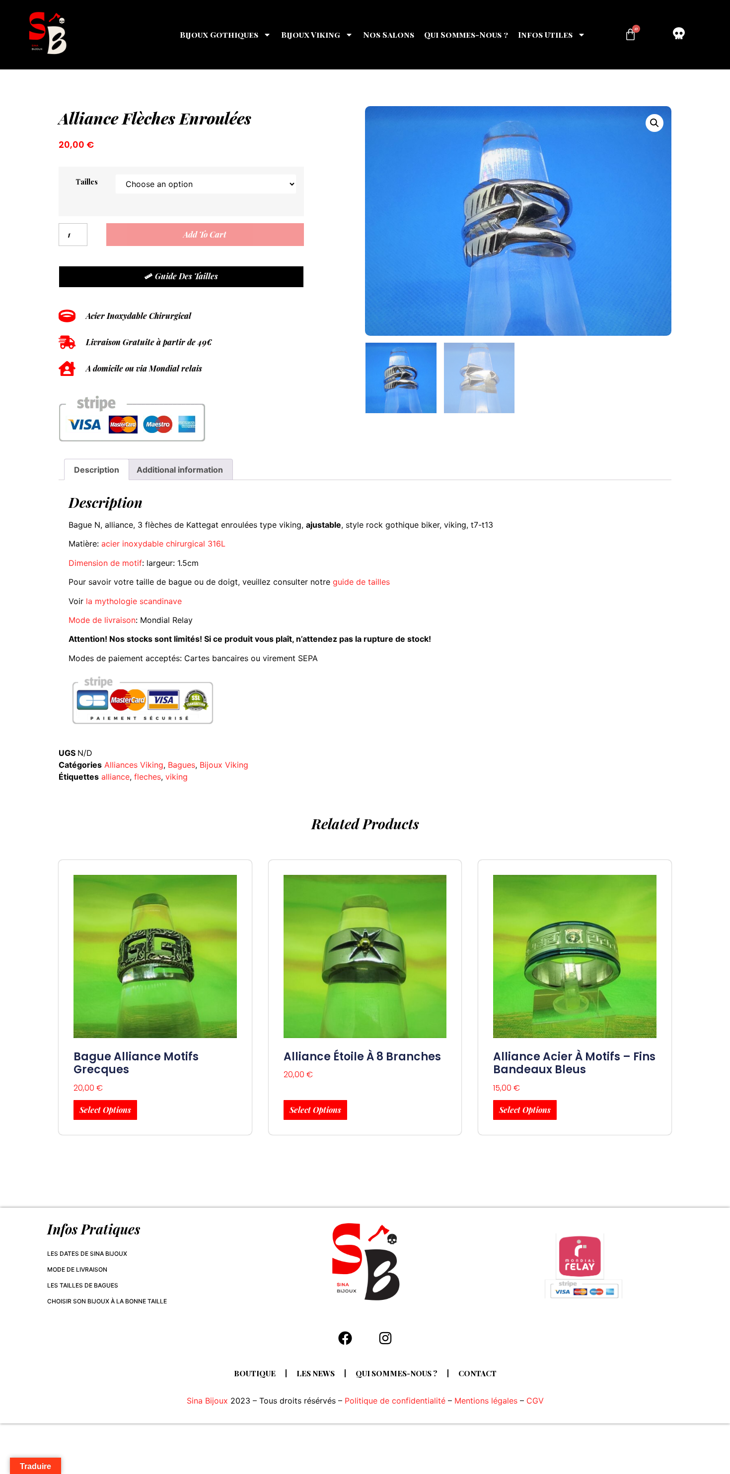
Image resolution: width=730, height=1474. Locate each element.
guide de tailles (361, 582)
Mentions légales (485, 1401)
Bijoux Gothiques (219, 34)
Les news (315, 1373)
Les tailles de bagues (82, 1285)
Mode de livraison (102, 620)
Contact (477, 1373)
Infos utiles (545, 34)
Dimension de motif (105, 563)
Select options (105, 1110)
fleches (147, 777)
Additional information (180, 470)
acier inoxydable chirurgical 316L (163, 544)
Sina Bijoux (207, 1401)
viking (176, 777)
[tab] (96, 470)
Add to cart (204, 234)
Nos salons (388, 34)
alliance (115, 777)
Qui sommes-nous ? (466, 34)
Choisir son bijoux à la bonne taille (107, 1301)
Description (96, 470)
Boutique (255, 1373)
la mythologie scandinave (134, 601)
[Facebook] (345, 1338)
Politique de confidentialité (395, 1401)
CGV (535, 1401)
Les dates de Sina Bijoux (87, 1253)
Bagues (181, 765)
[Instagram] (385, 1338)
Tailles (86, 181)
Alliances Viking (133, 765)
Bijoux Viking (310, 34)
